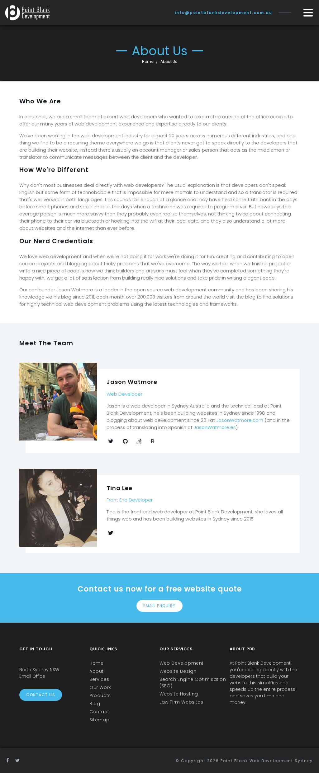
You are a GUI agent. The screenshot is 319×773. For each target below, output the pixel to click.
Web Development (182, 663)
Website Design (178, 671)
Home (147, 61)
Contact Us (40, 694)
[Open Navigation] (308, 12)
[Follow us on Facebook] (8, 760)
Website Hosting (179, 694)
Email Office (32, 676)
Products (100, 695)
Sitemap (99, 720)
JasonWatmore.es (215, 427)
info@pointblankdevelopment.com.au (223, 12)
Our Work (100, 687)
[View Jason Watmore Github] (125, 441)
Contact (99, 712)
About (96, 671)
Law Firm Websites (181, 702)
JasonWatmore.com (239, 420)
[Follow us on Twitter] (17, 760)
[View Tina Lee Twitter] (111, 533)
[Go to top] (306, 760)
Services (99, 679)
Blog (94, 703)
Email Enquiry (159, 605)
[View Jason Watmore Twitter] (111, 441)
